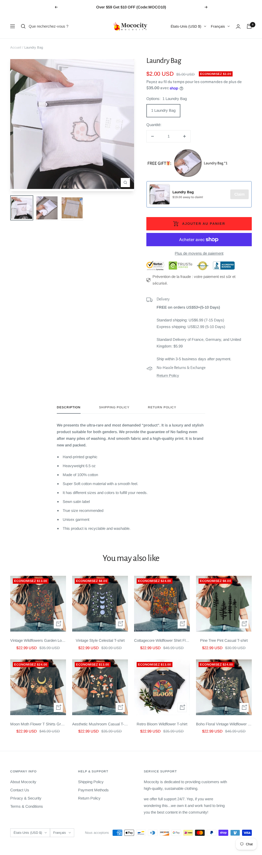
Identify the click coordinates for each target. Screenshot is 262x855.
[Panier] (249, 26)
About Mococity (23, 782)
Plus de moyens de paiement (199, 253)
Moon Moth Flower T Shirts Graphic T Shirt (38, 724)
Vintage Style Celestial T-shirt (100, 640)
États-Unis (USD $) (186, 26)
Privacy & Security (25, 798)
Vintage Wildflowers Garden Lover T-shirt (38, 640)
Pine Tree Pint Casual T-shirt (224, 640)
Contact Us (19, 790)
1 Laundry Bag (163, 110)
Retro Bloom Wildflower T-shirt (162, 724)
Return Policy (168, 375)
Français (218, 26)
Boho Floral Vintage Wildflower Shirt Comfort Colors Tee (224, 724)
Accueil (15, 47)
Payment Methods (93, 790)
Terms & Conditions (26, 806)
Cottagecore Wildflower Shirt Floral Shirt (162, 640)
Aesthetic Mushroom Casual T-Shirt (100, 724)
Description (69, 407)
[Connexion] (238, 26)
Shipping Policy (114, 407)
